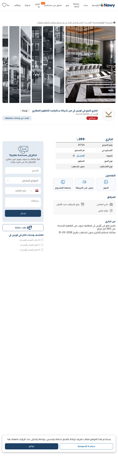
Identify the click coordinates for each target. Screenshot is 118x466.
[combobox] (26, 180)
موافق (31, 446)
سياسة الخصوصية (86, 446)
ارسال (23, 213)
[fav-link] (4, 5)
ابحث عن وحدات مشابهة (17, 118)
